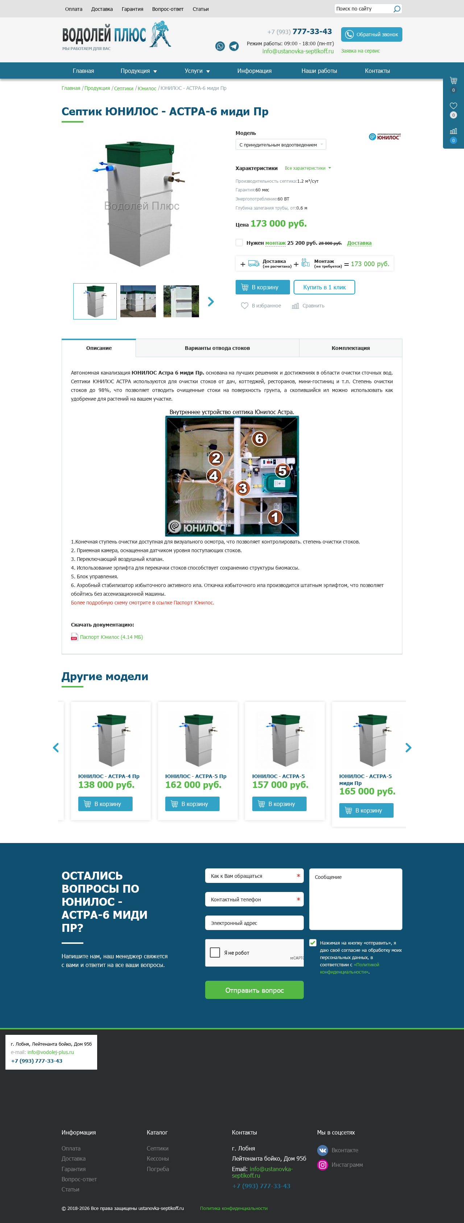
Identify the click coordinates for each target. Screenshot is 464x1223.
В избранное (266, 305)
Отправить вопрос (254, 989)
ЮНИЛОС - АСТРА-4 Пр (99, 776)
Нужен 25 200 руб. (294, 242)
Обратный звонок (377, 34)
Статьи (201, 8)
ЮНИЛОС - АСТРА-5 (269, 776)
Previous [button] (55, 747)
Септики (158, 1148)
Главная (83, 70)
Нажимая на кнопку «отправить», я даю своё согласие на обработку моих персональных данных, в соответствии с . (361, 957)
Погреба (158, 1169)
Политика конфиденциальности (234, 1208)
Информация (254, 70)
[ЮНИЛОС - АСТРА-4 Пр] (101, 740)
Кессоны (158, 1158)
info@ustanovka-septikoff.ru (298, 51)
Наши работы (319, 70)
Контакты (377, 70)
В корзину (265, 287)
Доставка (102, 8)
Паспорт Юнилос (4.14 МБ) (111, 636)
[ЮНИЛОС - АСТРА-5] (275, 740)
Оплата (73, 8)
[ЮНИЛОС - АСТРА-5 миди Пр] (362, 740)
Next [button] (211, 301)
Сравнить (313, 305)
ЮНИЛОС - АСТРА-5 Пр (186, 776)
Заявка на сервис (360, 50)
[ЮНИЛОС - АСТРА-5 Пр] (188, 740)
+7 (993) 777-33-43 (36, 1060)
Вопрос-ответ (168, 8)
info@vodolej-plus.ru (51, 1052)
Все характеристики (305, 168)
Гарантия (132, 8)
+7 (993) (299, 31)
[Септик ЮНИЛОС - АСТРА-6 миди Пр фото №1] (137, 202)
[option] (138, 203)
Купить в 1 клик (324, 287)
